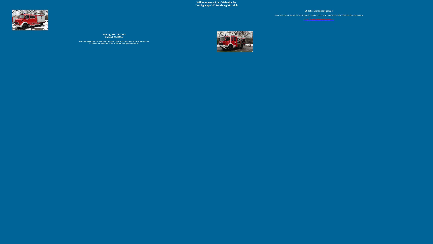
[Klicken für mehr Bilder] (30, 30)
